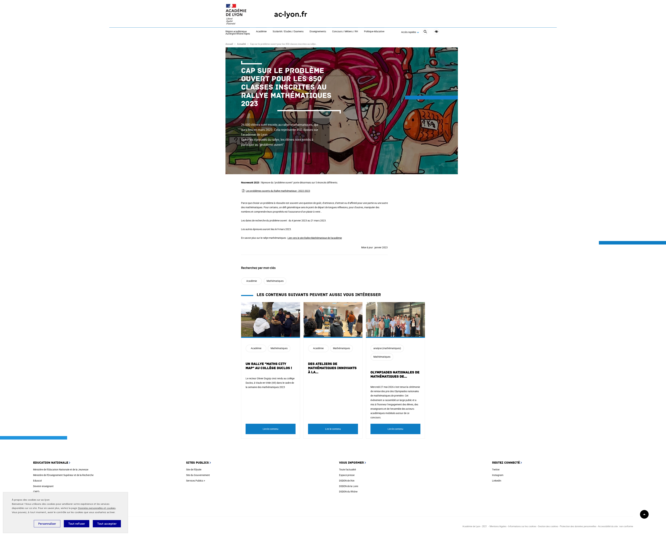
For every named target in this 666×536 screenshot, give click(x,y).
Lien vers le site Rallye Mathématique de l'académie (315, 237)
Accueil (229, 43)
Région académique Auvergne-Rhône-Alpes (237, 32)
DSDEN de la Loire (348, 486)
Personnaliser (47, 524)
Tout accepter (107, 524)
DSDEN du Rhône (348, 491)
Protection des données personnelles (578, 526)
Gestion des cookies (548, 526)
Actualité (241, 43)
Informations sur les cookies (522, 526)
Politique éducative (374, 31)
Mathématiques (275, 280)
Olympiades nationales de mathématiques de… (395, 374)
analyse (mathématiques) (387, 348)
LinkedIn (496, 480)
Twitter (496, 469)
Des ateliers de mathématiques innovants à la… (332, 368)
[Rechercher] (425, 32)
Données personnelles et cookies (97, 508)
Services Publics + (195, 480)
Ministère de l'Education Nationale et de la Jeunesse (60, 469)
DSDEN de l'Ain (347, 480)
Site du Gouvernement (198, 475)
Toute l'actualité (347, 469)
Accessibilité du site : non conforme (615, 526)
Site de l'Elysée (193, 469)
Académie (261, 31)
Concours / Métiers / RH (345, 31)
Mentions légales (498, 526)
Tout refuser (76, 524)
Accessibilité (436, 32)
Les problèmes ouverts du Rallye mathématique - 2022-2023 (278, 190)
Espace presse (347, 475)
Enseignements (318, 31)
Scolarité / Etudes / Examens (288, 31)
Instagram (497, 475)
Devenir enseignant (43, 486)
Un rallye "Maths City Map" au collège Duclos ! (269, 366)
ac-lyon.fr (290, 14)
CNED (36, 491)
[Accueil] (242, 14)
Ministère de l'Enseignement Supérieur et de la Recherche (63, 475)
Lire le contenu (270, 429)
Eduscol (37, 480)
